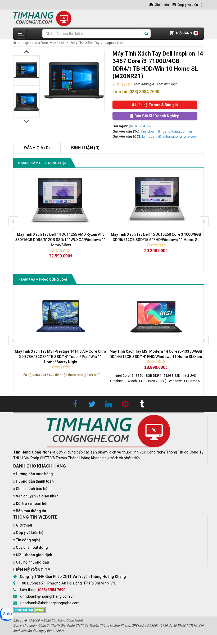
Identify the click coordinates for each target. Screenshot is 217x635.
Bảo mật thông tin (31, 511)
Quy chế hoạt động (32, 547)
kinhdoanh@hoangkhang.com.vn (166, 131)
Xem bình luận (166, 84)
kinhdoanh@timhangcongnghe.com (169, 136)
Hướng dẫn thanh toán (35, 481)
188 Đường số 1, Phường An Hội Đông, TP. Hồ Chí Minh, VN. (68, 583)
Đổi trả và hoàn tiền (32, 503)
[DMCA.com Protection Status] (29, 609)
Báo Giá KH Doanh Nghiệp (156, 116)
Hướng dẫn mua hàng (34, 474)
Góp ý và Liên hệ (29, 532)
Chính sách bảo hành (34, 489)
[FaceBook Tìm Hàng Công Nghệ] (75, 404)
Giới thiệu (24, 525)
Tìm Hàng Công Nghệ (67, 620)
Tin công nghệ (28, 540)
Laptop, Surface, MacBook (43, 43)
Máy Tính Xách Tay (85, 43)
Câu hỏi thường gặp (32, 562)
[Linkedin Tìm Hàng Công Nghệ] (108, 404)
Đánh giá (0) (37, 147)
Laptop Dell (114, 43)
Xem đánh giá (143, 84)
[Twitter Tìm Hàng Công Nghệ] (92, 404)
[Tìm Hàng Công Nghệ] (42, 18)
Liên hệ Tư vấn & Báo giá (156, 105)
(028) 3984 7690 (141, 126)
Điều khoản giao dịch (34, 555)
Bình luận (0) (85, 147)
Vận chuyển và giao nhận (37, 496)
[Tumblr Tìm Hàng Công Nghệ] (142, 404)
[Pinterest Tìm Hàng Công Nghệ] (125, 404)
